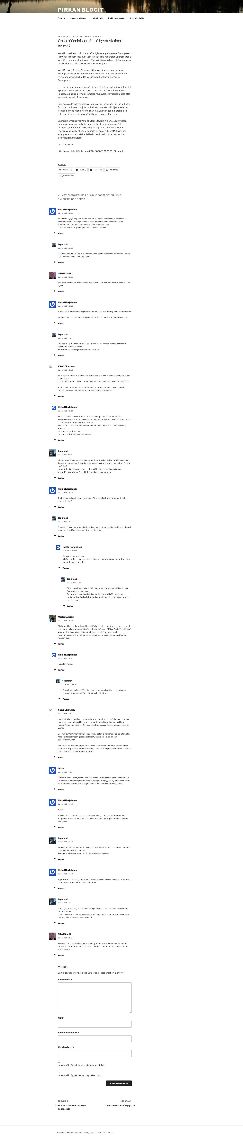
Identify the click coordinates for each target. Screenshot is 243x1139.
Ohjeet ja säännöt (78, 18)
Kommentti (65, 979)
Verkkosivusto (66, 1047)
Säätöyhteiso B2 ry (80, 1132)
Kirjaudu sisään (137, 18)
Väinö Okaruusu (94, 37)
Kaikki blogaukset (116, 18)
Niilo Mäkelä (64, 273)
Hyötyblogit (97, 18)
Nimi (61, 1018)
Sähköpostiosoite (68, 1032)
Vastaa (61, 233)
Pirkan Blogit (81, 10)
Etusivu (61, 18)
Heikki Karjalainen (67, 209)
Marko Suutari (66, 617)
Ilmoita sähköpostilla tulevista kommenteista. (81, 1065)
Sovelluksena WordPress (101, 1132)
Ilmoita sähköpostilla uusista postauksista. (80, 1075)
